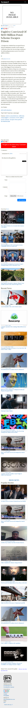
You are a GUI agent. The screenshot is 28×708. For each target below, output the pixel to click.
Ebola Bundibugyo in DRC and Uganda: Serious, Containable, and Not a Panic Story (12, 245)
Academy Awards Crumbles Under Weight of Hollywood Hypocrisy (11, 474)
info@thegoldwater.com (9, 699)
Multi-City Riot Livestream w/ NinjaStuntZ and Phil (13, 603)
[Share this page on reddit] (7, 28)
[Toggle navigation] (25, 2)
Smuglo (5, 694)
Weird (6, 346)
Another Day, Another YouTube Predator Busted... (12, 542)
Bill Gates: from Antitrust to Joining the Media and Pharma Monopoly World (12, 390)
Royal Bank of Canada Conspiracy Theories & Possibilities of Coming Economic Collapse (11, 664)
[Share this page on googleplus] (4, 28)
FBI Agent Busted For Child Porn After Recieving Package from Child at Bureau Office (12, 431)
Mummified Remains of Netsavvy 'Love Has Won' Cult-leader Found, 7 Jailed (13, 348)
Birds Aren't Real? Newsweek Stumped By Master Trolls (13, 453)
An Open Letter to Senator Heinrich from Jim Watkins (13, 501)
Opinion (6, 305)
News (14, 25)
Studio (10, 305)
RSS (5, 702)
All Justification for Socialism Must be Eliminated (12, 369)
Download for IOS (8, 685)
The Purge (7, 581)
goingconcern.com (6, 58)
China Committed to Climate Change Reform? (11, 562)
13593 (11, 153)
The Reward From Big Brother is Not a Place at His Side (14, 583)
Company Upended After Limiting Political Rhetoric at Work (13, 327)
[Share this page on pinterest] (6, 28)
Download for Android (9, 687)
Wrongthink (6, 695)
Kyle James (5, 25)
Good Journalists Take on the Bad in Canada (11, 306)
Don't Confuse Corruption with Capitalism (10, 643)
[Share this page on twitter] (1, 28)
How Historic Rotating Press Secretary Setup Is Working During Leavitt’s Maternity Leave (12, 264)
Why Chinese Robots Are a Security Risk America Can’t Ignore (12, 226)
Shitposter (6, 692)
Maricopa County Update (7, 411)
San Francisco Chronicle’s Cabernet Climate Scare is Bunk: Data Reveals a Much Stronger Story (12, 283)
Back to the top (8, 704)
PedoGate (7, 429)
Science (6, 388)
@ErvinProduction (6, 110)
